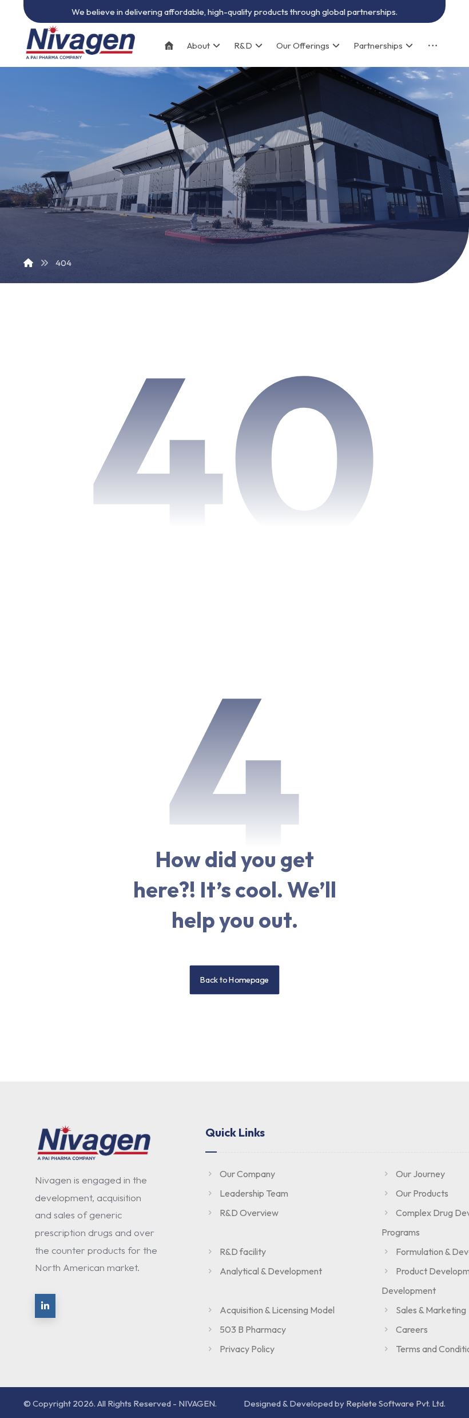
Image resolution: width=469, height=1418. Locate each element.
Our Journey (420, 1173)
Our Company (247, 1173)
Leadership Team (254, 1193)
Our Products (422, 1193)
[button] (45, 1306)
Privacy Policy (247, 1349)
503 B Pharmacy (253, 1329)
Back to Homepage (234, 980)
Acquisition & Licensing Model (277, 1310)
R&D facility (243, 1251)
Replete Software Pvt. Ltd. (396, 1403)
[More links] (433, 45)
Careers (412, 1329)
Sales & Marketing (431, 1310)
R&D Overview (249, 1212)
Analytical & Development (271, 1271)
